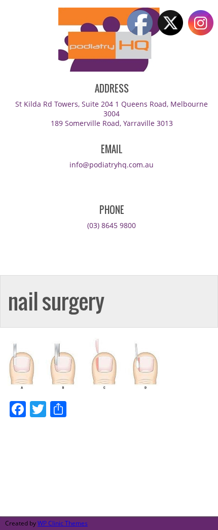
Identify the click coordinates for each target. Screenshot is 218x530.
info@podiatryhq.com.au (111, 164)
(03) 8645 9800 (111, 225)
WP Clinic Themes (63, 523)
